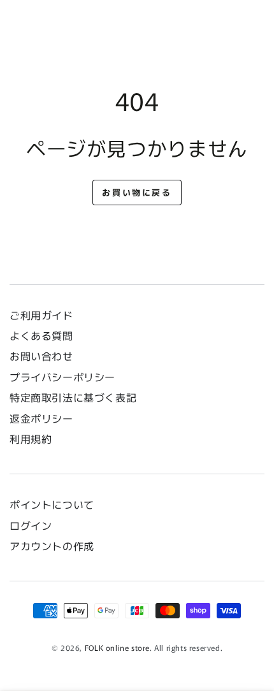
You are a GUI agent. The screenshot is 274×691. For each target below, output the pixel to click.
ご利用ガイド (41, 315)
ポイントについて (52, 504)
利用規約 (31, 438)
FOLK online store (117, 647)
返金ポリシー (41, 418)
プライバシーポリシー (62, 376)
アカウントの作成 (52, 545)
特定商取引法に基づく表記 (73, 397)
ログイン (31, 525)
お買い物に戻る (136, 192)
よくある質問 (41, 335)
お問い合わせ (46, 355)
